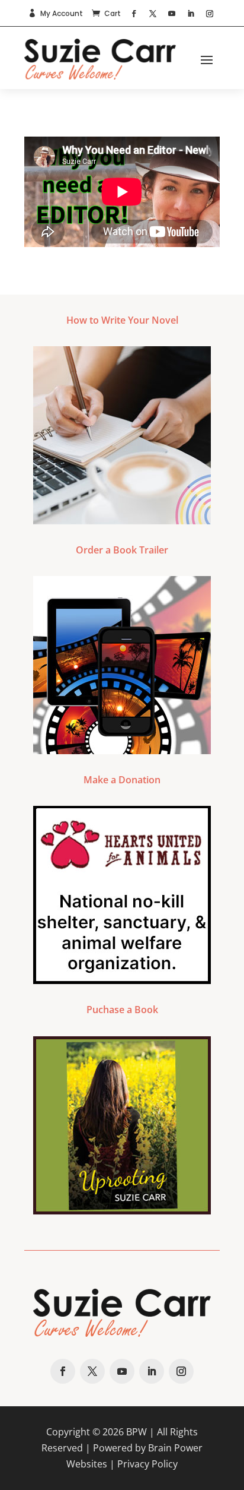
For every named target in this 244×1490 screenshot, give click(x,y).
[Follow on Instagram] (210, 14)
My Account (61, 13)
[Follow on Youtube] (172, 14)
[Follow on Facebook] (134, 14)
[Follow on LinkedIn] (191, 14)
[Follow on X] (153, 14)
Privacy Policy (147, 1463)
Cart (112, 13)
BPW (136, 1431)
